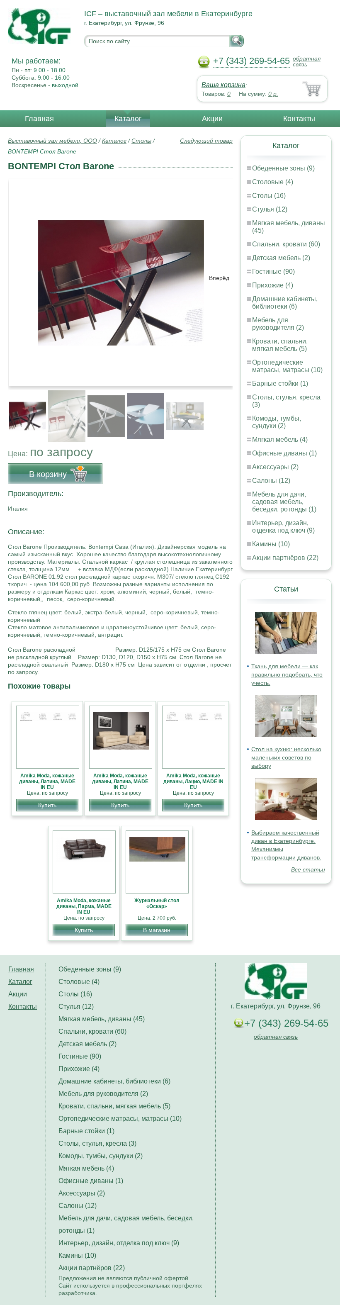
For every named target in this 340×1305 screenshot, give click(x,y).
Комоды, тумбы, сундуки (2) (276, 422)
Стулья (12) (269, 209)
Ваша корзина (223, 84)
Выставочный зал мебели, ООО (52, 140)
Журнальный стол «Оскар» (157, 903)
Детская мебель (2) (281, 257)
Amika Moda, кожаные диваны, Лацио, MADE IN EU (193, 781)
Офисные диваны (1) (284, 453)
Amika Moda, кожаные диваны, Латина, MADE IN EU (47, 781)
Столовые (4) (272, 181)
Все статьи (308, 869)
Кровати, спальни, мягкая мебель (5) (280, 345)
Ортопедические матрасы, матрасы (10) (287, 366)
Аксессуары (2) (275, 466)
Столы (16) (269, 195)
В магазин (156, 930)
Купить (47, 805)
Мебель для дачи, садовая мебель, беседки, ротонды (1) (284, 502)
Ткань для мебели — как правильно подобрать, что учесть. (287, 674)
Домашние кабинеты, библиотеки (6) (285, 302)
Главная (39, 118)
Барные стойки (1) (280, 383)
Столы (141, 140)
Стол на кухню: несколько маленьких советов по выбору (286, 757)
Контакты (299, 118)
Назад (21, 278)
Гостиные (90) (273, 271)
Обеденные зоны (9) (283, 168)
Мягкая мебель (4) (280, 439)
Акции (212, 118)
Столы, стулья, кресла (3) (97, 1143)
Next (223, 411)
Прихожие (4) (272, 285)
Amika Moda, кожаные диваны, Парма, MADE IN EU (84, 906)
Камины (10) (271, 544)
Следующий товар (206, 140)
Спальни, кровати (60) (286, 244)
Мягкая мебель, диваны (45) (101, 1019)
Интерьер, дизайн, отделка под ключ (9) (283, 526)
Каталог (128, 118)
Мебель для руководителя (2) (278, 324)
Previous (23, 411)
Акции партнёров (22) (285, 557)
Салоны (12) (271, 480)
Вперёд (219, 278)
